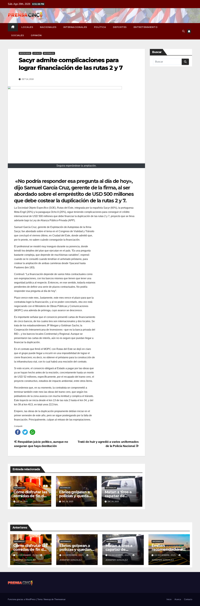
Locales (27, 27)
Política (100, 27)
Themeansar (59, 599)
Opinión (36, 35)
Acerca (178, 599)
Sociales (17, 35)
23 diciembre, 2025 (165, 555)
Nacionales (48, 27)
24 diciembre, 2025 (27, 555)
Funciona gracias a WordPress (22, 599)
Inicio (169, 599)
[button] (183, 31)
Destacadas (25, 53)
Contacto (188, 599)
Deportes (120, 27)
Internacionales (75, 27)
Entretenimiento (146, 27)
